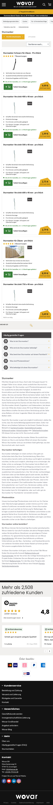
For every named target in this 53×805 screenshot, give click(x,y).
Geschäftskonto (8, 538)
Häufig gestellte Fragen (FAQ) (14, 745)
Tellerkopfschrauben (40, 430)
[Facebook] (4, 781)
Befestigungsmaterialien (11, 21)
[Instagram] (19, 781)
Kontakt (5, 702)
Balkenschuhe (15, 561)
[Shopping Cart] (49, 4)
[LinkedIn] (14, 781)
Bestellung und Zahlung (12, 690)
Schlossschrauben (9, 430)
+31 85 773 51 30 (11, 772)
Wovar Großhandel (10, 721)
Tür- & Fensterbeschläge (39, 21)
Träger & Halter (9, 27)
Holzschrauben (22, 430)
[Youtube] (9, 781)
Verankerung (23, 27)
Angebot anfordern (10, 725)
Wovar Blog (7, 729)
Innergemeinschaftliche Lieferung (16, 717)
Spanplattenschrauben (33, 428)
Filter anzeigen (13, 37)
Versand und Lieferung (11, 694)
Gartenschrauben (17, 428)
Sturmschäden (8, 749)
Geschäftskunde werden (12, 714)
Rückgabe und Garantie (12, 698)
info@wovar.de (12, 769)
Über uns (6, 741)
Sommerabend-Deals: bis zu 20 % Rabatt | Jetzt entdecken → (27, 15)
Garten (25, 21)
